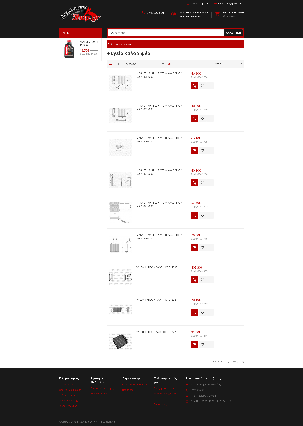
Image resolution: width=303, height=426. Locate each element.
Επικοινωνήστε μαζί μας (102, 388)
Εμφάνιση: (219, 63)
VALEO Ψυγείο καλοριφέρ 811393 (156, 267)
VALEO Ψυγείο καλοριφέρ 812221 (156, 299)
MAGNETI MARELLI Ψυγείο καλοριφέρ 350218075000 (159, 172)
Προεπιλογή (130, 64)
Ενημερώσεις (160, 404)
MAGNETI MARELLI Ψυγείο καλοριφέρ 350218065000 (159, 140)
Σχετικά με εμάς (66, 384)
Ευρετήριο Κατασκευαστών (135, 384)
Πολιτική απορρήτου (69, 395)
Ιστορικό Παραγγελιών (165, 393)
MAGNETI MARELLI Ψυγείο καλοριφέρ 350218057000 (159, 75)
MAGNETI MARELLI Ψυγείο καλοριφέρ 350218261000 (159, 237)
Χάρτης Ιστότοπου (100, 393)
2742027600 (155, 13)
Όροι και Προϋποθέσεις (70, 390)
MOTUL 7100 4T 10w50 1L (89, 43)
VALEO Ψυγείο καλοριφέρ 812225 (156, 332)
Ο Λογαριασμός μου (200, 3)
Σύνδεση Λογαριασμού (229, 3)
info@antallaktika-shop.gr (204, 395)
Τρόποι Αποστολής (68, 400)
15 (228, 64)
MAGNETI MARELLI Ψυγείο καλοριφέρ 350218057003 (159, 107)
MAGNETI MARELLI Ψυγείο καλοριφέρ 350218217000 (159, 204)
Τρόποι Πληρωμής (68, 406)
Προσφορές (128, 390)
